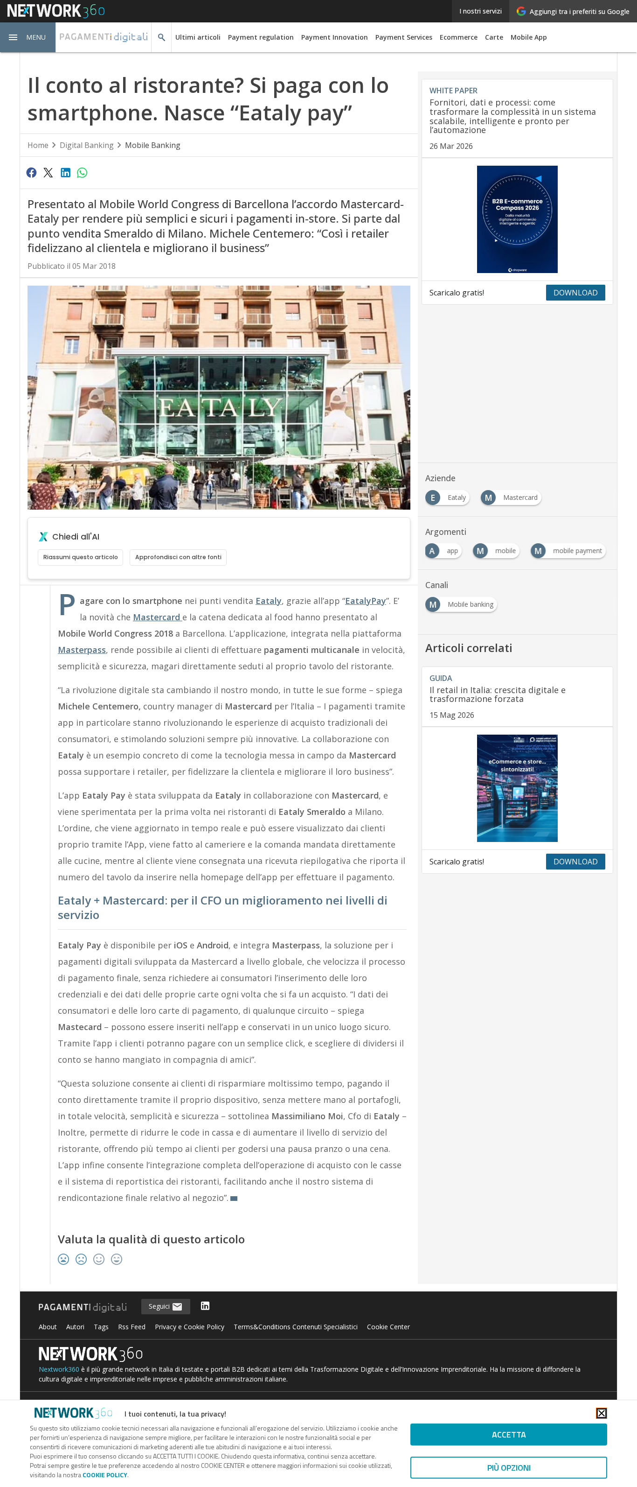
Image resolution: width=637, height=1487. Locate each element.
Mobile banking (152, 145)
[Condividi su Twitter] (48, 172)
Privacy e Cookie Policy (189, 1326)
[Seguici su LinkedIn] (205, 1307)
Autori (75, 1326)
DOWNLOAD (576, 293)
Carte (494, 37)
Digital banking (87, 145)
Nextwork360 (59, 1369)
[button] (28, 37)
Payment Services (403, 37)
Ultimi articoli (198, 37)
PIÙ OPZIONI (509, 1467)
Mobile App (529, 37)
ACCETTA (509, 1434)
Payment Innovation (334, 37)
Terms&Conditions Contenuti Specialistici (296, 1326)
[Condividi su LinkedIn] (65, 172)
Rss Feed (131, 1326)
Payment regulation (261, 37)
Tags (101, 1326)
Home (38, 145)
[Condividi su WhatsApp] (82, 172)
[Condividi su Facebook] (31, 172)
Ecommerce (459, 37)
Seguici (160, 1306)
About (48, 1326)
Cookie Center (388, 1326)
